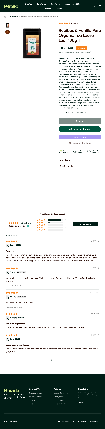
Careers (32, 400)
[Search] (89, 6)
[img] (12, 241)
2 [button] (51, 360)
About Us (47, 9)
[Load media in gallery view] (7, 25)
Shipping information (61, 404)
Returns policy (59, 400)
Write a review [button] (85, 224)
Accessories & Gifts (72, 4)
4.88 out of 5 (25, 223)
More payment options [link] (80, 143)
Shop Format (56, 4)
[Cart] (99, 6)
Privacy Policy (59, 397)
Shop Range (41, 4)
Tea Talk (59, 9)
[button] (65, 23)
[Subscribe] (99, 402)
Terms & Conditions (61, 393)
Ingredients (65, 160)
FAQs (31, 404)
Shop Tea (29, 4)
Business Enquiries (35, 397)
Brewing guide (66, 166)
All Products (14, 16)
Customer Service (35, 393)
